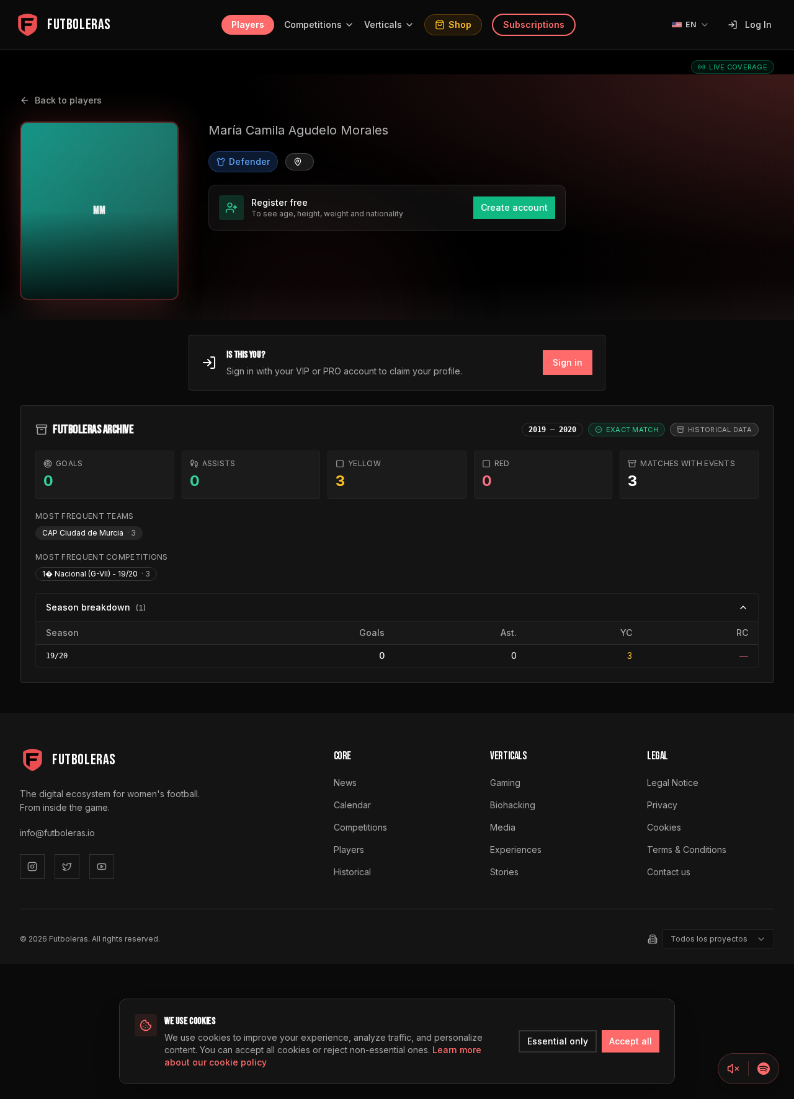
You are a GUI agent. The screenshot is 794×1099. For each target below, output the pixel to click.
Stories (504, 872)
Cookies (664, 827)
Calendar (352, 805)
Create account (514, 207)
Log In (758, 24)
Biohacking (512, 805)
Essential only (557, 1041)
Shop (459, 24)
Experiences (516, 849)
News (345, 782)
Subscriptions (533, 24)
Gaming (505, 782)
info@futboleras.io (57, 833)
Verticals (383, 24)
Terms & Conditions (686, 849)
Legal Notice (672, 782)
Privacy (662, 805)
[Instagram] (32, 866)
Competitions (313, 24)
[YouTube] (101, 866)
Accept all (630, 1041)
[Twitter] (67, 866)
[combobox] (718, 939)
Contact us (668, 872)
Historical (352, 872)
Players (247, 24)
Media (502, 827)
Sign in (567, 362)
